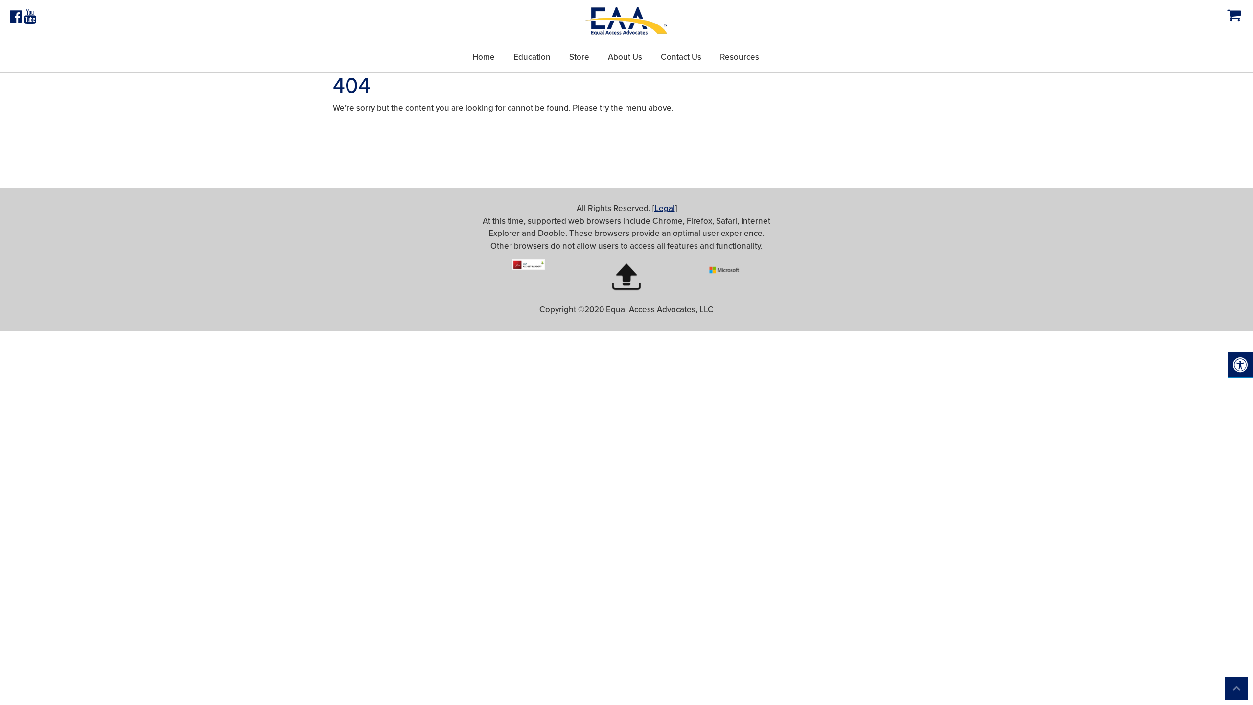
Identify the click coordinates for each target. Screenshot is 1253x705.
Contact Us (681, 57)
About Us (625, 57)
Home (483, 57)
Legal (664, 208)
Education (532, 57)
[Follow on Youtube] (30, 19)
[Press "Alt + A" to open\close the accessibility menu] (1240, 365)
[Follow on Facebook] (17, 19)
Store (579, 57)
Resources (739, 57)
